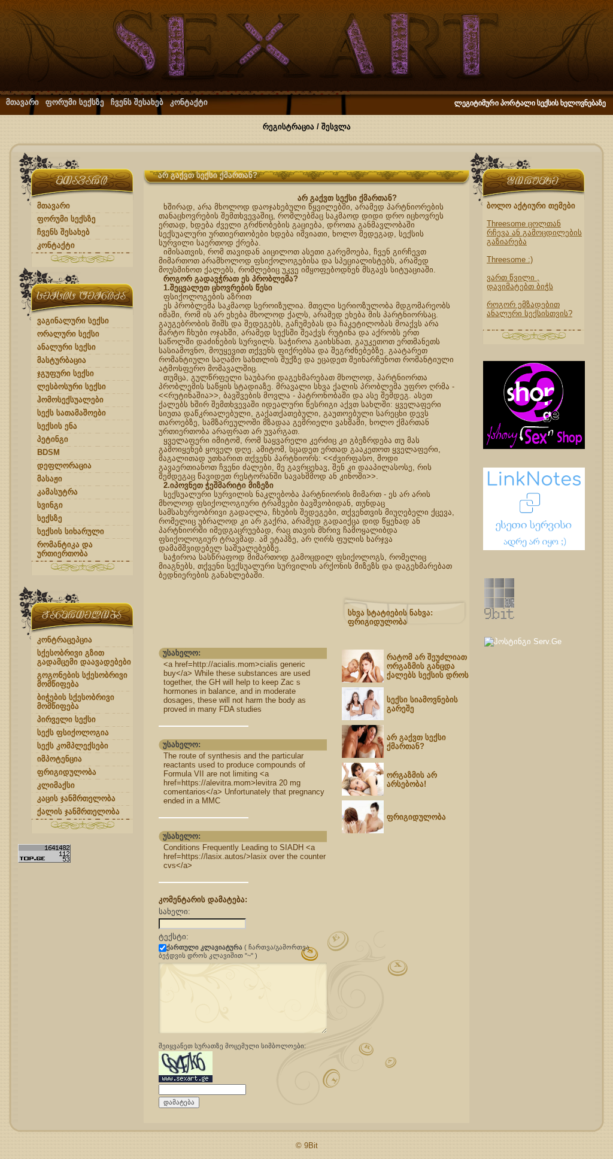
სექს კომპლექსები (72, 745)
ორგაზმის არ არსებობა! (412, 779)
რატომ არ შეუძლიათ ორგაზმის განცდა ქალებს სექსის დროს (428, 666)
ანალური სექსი (66, 346)
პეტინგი (52, 439)
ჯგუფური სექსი (65, 373)
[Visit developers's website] (499, 616)
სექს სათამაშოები (71, 412)
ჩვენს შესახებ (137, 102)
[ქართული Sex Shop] (534, 446)
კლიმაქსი (56, 785)
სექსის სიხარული (70, 531)
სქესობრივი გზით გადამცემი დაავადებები (84, 657)
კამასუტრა (57, 491)
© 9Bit (307, 1145)
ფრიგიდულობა (66, 771)
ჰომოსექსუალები (70, 399)
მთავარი (22, 102)
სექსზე (49, 518)
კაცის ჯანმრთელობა (76, 798)
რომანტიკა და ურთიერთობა (65, 549)
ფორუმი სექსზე (74, 102)
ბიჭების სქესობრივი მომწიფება (75, 702)
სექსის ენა (57, 425)
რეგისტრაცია (288, 126)
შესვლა (336, 126)
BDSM (48, 452)
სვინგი (50, 504)
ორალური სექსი (68, 333)
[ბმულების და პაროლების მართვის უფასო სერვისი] (534, 547)
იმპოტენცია (59, 758)
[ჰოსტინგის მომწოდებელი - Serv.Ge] (523, 641)
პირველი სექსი (66, 719)
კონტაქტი (189, 102)
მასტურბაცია (61, 360)
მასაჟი (49, 478)
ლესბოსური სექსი (71, 386)
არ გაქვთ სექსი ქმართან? (416, 742)
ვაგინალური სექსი (73, 320)
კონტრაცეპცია (64, 639)
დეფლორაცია (64, 465)
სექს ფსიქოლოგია (73, 732)
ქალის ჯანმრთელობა (78, 811)
